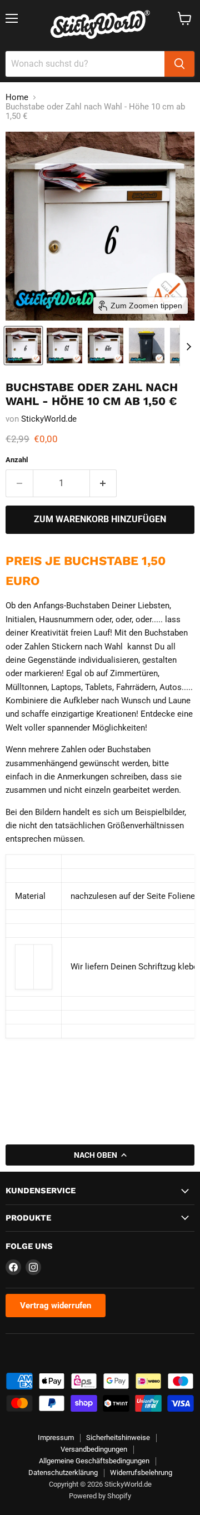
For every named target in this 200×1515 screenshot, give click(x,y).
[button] (23, 345)
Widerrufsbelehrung (141, 1472)
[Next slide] (188, 345)
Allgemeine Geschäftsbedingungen (94, 1461)
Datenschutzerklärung (63, 1472)
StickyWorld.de (49, 419)
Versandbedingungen (94, 1449)
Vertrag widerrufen (55, 1306)
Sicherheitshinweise (118, 1437)
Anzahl (17, 460)
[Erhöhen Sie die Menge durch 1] (103, 483)
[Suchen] (179, 64)
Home (17, 97)
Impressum (56, 1437)
